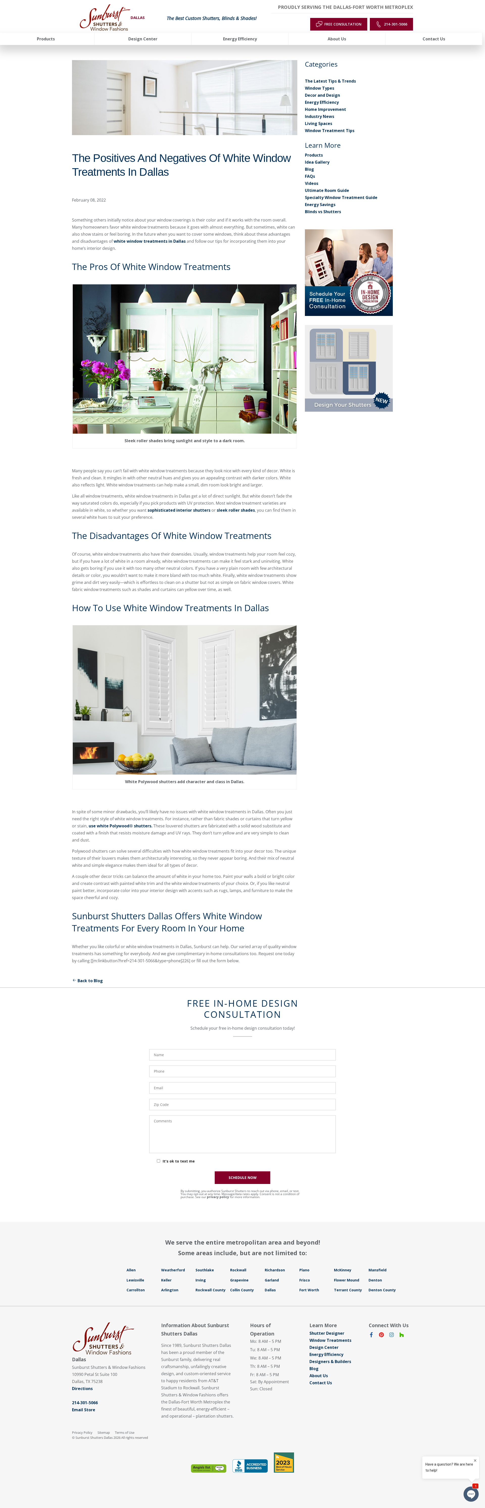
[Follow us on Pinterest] (381, 1336)
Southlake (205, 1270)
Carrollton (136, 1290)
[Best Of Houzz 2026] (284, 1462)
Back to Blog (90, 980)
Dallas (270, 1290)
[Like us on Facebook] (371, 1336)
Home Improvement (325, 109)
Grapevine (239, 1280)
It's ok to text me (179, 1161)
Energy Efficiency (322, 102)
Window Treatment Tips (329, 130)
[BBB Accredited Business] (250, 1466)
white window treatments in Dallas (150, 241)
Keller (166, 1280)
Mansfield (377, 1270)
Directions (82, 1388)
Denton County (382, 1290)
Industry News (319, 116)
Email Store (83, 1410)
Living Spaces (318, 123)
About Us (318, 1375)
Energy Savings (320, 204)
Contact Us (320, 1383)
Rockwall (238, 1270)
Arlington (169, 1290)
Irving (201, 1280)
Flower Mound (346, 1280)
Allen (131, 1270)
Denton (375, 1280)
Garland (272, 1280)
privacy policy (218, 1197)
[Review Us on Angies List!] (208, 1468)
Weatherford (173, 1270)
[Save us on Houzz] (401, 1336)
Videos (311, 183)
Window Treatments (330, 1340)
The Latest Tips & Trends (330, 81)
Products (314, 155)
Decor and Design (322, 95)
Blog (309, 169)
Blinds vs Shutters (323, 211)
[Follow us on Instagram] (391, 1336)
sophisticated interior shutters (179, 510)
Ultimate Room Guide (327, 190)
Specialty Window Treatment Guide (341, 197)
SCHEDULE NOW (243, 1177)
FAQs (310, 176)
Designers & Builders (330, 1361)
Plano (304, 1270)
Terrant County (348, 1290)
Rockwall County (211, 1290)
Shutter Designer (326, 1333)
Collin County (242, 1290)
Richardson (275, 1270)
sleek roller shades (236, 510)
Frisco (304, 1280)
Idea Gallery (317, 162)
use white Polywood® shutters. (120, 826)
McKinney (342, 1270)
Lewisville (135, 1280)
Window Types (319, 88)
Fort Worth (309, 1290)
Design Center (323, 1347)
